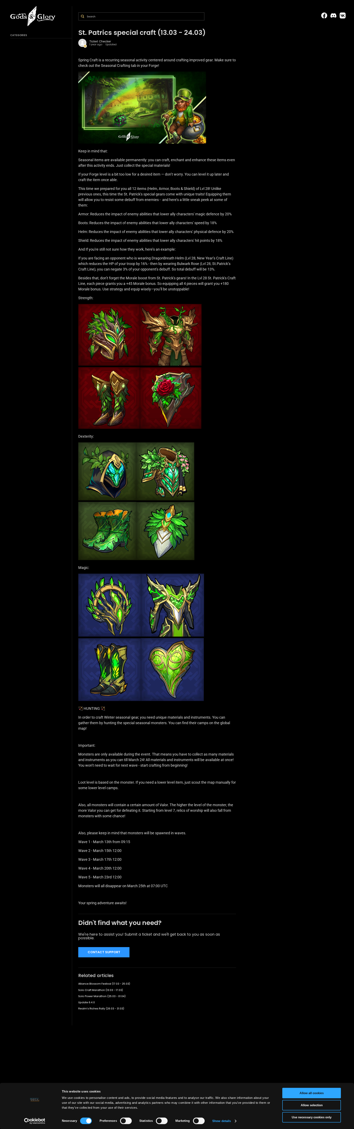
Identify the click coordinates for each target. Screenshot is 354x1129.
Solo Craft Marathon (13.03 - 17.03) (100, 990)
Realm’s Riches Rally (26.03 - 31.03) (101, 1008)
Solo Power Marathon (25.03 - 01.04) (102, 996)
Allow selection (312, 1105)
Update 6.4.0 (86, 1002)
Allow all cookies (312, 1093)
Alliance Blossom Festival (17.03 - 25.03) (104, 983)
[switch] (126, 1121)
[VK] (342, 15)
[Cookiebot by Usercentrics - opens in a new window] (35, 1121)
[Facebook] (324, 15)
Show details (221, 1121)
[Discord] (333, 15)
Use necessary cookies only (311, 1117)
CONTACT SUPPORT (104, 952)
